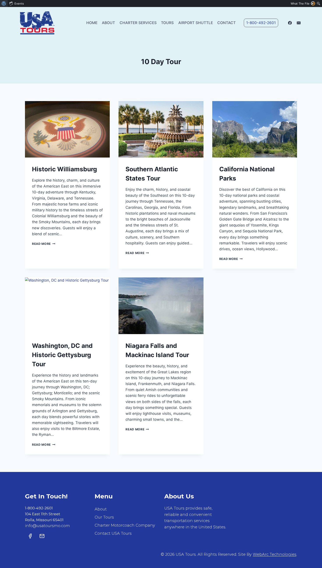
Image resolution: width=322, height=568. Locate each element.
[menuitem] (4, 3)
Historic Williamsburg (64, 169)
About (108, 23)
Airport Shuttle (195, 23)
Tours (167, 23)
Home (91, 23)
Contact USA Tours (113, 533)
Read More (43, 243)
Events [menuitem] (19, 3)
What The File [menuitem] (300, 3)
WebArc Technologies (274, 554)
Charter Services (138, 23)
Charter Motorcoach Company (125, 525)
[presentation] (67, 129)
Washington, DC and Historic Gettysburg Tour (62, 355)
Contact (226, 23)
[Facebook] (290, 22)
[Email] (298, 22)
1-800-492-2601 (261, 23)
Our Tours (104, 517)
